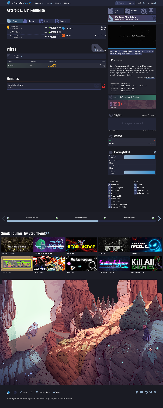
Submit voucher (143, 193)
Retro (112, 51)
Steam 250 (115, 199)
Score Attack (148, 51)
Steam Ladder (116, 196)
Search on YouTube (118, 207)
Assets (140, 185)
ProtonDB (115, 190)
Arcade (140, 51)
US (27, 392)
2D (132, 54)
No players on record (132, 123)
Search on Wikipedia (119, 204)
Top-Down (138, 54)
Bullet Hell (113, 54)
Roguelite (121, 54)
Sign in (150, 3)
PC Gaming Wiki (117, 188)
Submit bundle (142, 190)
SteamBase (115, 201)
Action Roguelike (121, 51)
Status (57, 392)
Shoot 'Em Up (132, 51)
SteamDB (115, 185)
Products (140, 188)
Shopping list (101, 50)
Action (128, 54)
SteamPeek (115, 193)
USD (44, 392)
